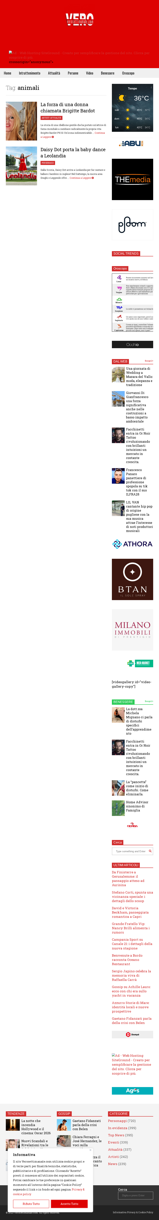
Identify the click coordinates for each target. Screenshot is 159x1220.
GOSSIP (64, 1113)
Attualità (54, 72)
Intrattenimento (29, 72)
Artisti (45, 118)
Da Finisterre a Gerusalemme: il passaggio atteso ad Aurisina (128, 878)
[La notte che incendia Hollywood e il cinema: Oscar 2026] (13, 1125)
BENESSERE (123, 702)
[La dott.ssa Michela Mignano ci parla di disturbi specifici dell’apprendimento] (118, 715)
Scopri (148, 361)
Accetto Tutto (69, 1204)
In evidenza (117, 1128)
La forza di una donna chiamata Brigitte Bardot (68, 107)
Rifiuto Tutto (31, 1204)
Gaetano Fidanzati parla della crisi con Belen (132, 1020)
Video (89, 72)
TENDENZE (16, 1113)
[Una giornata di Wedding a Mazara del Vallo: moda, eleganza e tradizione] (118, 374)
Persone (73, 72)
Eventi (113, 1142)
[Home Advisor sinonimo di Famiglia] (118, 808)
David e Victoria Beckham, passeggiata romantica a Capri (130, 912)
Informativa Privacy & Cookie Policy (133, 1212)
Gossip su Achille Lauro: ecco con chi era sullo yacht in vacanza (131, 991)
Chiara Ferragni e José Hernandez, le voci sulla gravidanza (87, 1143)
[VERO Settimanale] (79, 25)
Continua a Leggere (81, 177)
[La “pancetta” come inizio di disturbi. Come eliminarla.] (118, 788)
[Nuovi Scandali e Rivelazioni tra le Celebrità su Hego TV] (13, 1145)
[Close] (90, 1150)
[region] (50, 1180)
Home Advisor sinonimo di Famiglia (137, 806)
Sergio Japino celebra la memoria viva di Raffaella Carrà (131, 975)
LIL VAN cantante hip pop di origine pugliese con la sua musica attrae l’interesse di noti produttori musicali (139, 516)
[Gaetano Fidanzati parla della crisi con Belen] (64, 1125)
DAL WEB (120, 361)
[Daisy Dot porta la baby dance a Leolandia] (21, 166)
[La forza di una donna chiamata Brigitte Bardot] (21, 121)
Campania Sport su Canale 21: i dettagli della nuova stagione (132, 943)
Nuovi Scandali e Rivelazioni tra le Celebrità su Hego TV (34, 1147)
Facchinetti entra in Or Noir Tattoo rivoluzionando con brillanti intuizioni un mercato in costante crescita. (138, 445)
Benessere (107, 72)
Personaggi (48, 163)
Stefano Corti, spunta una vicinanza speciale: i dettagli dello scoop (132, 896)
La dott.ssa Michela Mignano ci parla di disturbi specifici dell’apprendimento (139, 721)
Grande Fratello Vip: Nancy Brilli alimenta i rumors (131, 928)
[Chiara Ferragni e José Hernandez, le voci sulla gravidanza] (64, 1141)
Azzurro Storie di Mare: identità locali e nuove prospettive (130, 1006)
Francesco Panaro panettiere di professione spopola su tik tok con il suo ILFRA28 (137, 482)
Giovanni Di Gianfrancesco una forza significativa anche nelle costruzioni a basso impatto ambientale (137, 407)
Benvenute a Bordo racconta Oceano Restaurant (127, 959)
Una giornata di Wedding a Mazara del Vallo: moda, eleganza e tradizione (139, 376)
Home (7, 72)
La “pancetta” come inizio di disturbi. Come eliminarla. (137, 788)
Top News (116, 1135)
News (112, 1164)
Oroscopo (128, 72)
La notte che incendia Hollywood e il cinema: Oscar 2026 (36, 1127)
